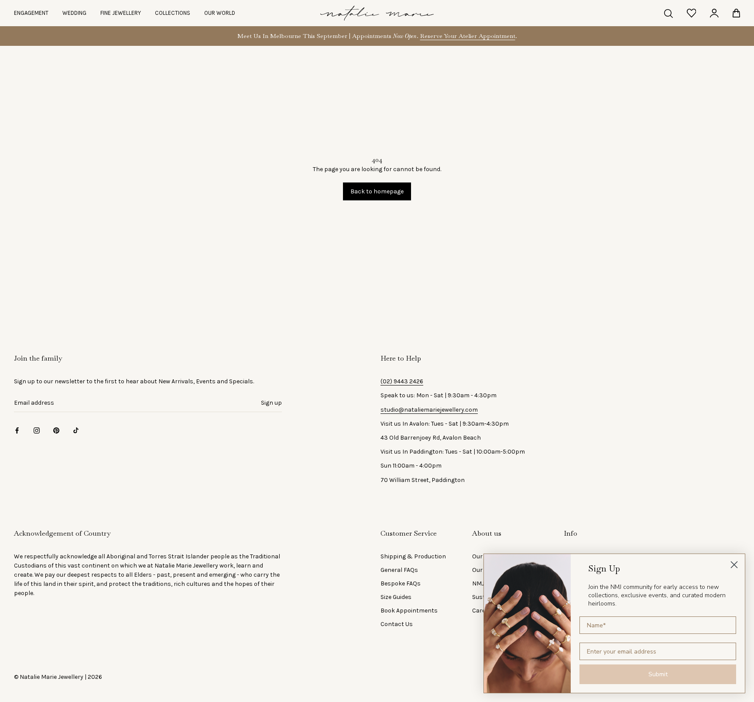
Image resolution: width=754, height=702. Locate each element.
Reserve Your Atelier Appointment (467, 36)
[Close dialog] (734, 564)
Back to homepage (377, 191)
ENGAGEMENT (31, 13)
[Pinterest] (56, 429)
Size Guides (395, 597)
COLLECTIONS (172, 13)
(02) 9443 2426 (401, 381)
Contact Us (396, 624)
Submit (658, 674)
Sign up (271, 402)
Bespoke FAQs (400, 583)
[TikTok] (76, 429)
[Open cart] (736, 13)
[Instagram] (37, 429)
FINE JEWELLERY (120, 13)
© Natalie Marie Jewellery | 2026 (58, 677)
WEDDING (74, 13)
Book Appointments (409, 610)
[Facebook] (17, 429)
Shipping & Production (413, 556)
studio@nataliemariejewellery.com (429, 409)
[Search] (668, 13)
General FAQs (399, 570)
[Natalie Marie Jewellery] (377, 13)
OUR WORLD (219, 13)
